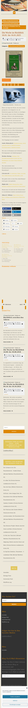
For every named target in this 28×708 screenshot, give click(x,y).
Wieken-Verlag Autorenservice (14, 5)
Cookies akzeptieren (15, 696)
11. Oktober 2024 (10, 389)
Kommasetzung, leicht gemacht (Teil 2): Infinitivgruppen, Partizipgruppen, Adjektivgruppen (14, 145)
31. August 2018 (10, 354)
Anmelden (6, 572)
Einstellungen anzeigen (15, 704)
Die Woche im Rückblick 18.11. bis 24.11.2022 (19, 246)
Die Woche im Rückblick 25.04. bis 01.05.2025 (7, 256)
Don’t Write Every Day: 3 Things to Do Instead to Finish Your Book (13, 197)
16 (16, 84)
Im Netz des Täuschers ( (10, 535)
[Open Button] (14, 12)
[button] (27, 688)
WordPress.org (7, 582)
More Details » (6, 80)
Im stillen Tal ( (7, 480)
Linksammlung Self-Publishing (10, 23)
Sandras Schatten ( (8, 503)
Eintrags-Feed (7, 575)
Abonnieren (7, 681)
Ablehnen (15, 700)
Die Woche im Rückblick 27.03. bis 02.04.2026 (7, 246)
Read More (7, 342)
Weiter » (21, 84)
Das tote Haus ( (7, 487)
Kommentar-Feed (8, 579)
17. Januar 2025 (8, 38)
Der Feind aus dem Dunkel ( (11, 509)
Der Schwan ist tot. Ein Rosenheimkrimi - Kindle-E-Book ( (12, 471)
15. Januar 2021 (10, 322)
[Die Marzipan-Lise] (14, 64)
